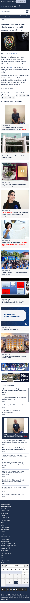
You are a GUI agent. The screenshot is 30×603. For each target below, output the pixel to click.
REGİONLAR (4, 513)
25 (9, 582)
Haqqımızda (5, 539)
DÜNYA (3, 525)
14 (20, 577)
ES (12, 6)
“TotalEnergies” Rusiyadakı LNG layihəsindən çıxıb (11, 411)
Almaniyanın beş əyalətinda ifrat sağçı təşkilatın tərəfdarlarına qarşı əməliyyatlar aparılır (14, 464)
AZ (1, 6)
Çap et (14, 30)
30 (27, 582)
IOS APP (3, 562)
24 (4, 582)
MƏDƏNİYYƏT (5, 518)
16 (27, 577)
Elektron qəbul (6, 553)
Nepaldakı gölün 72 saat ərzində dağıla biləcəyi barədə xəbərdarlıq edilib (13, 480)
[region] (15, 443)
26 (12, 582)
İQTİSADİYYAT (5, 511)
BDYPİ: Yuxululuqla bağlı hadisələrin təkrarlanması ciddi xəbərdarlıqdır (14, 128)
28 (20, 582)
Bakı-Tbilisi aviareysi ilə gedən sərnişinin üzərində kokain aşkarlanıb (14, 185)
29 (24, 582)
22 (24, 580)
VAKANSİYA (4, 550)
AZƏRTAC (14, 53)
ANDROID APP (5, 560)
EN (6, 6)
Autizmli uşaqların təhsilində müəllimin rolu (15, 405)
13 (17, 577)
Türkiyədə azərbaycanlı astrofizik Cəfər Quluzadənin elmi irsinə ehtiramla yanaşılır (14, 441)
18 (9, 580)
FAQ (2, 555)
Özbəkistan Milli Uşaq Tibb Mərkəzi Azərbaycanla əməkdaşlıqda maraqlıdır (15, 214)
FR (10, 6)
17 (4, 580)
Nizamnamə (5, 541)
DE (8, 6)
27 (17, 582)
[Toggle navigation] (27, 12)
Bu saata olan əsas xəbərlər (10, 329)
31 (4, 585)
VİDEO (3, 532)
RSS (2, 558)
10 (4, 577)
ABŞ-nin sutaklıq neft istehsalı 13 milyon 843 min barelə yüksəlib (14, 398)
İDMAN (3, 523)
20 (17, 580)
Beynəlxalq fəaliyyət (8, 546)
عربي (15, 6)
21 (20, 580)
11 (9, 577)
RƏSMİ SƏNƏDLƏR (6, 506)
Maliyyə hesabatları (8, 543)
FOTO (2, 534)
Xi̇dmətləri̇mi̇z (5, 548)
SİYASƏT (3, 509)
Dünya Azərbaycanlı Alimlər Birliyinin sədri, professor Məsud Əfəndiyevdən (13, 448)
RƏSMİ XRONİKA (5, 504)
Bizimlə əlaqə (5, 537)
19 (12, 580)
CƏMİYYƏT (5, 20)
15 (24, 577)
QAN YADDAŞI (5, 527)
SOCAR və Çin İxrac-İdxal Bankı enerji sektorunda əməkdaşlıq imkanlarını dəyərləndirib (13, 472)
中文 (19, 6)
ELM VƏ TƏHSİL (5, 520)
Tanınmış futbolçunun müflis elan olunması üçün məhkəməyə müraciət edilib (15, 456)
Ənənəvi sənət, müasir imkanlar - (15, 244)
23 (27, 580)
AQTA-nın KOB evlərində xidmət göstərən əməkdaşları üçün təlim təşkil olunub (14, 301)
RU (3, 6)
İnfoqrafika (5, 529)
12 (12, 577)
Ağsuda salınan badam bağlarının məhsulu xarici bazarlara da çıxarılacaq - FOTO (14, 390)
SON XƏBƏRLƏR (8, 385)
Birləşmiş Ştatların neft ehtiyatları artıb (13, 494)
